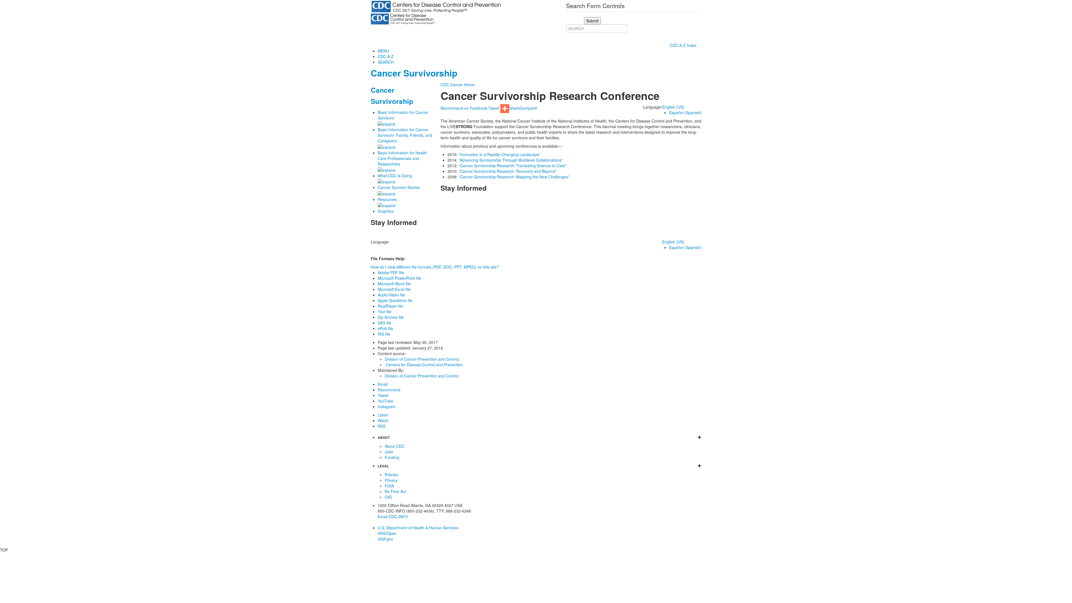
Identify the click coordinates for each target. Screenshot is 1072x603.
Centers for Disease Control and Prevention (424, 364)
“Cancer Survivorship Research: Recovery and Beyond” (508, 171)
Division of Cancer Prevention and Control (422, 376)
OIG (388, 497)
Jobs (389, 451)
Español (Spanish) (685, 112)
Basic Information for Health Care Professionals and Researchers (402, 158)
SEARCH (386, 62)
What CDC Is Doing (395, 175)
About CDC (395, 446)
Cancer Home (462, 84)
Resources (387, 199)
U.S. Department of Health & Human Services (418, 527)
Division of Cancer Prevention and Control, (422, 359)
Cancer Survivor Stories (399, 187)
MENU (383, 51)
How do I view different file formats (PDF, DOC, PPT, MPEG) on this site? (435, 267)
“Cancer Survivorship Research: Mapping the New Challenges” (514, 177)
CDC (445, 84)
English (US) (673, 107)
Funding (392, 457)
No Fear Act (395, 491)
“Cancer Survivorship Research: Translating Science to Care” (512, 165)
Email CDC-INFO (393, 516)
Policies (391, 474)
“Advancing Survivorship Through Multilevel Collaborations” (511, 160)
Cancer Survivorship (414, 73)
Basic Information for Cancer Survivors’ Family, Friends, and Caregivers (405, 135)
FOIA (389, 486)
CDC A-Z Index (684, 45)
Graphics (386, 211)
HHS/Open (387, 533)
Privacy (391, 480)
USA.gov (385, 539)
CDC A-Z (386, 56)
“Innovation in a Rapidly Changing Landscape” (499, 154)
